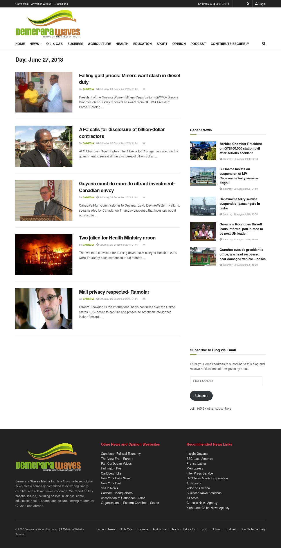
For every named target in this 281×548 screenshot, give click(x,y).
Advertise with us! (41, 3)
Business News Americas (204, 493)
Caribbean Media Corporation (207, 478)
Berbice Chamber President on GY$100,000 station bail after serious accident (241, 148)
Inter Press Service (200, 473)
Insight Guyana (197, 453)
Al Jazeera (194, 483)
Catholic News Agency (202, 502)
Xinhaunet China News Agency (208, 507)
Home (20, 43)
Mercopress (195, 468)
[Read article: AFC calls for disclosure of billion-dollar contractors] (43, 146)
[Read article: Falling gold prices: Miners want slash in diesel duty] (43, 92)
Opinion (179, 43)
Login (262, 3)
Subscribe (201, 395)
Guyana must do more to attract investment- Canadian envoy (127, 187)
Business (75, 43)
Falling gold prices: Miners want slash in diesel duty (129, 79)
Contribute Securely (230, 43)
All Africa (193, 498)
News (34, 43)
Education (142, 43)
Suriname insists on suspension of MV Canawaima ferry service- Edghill (239, 175)
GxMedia (88, 89)
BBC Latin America (200, 458)
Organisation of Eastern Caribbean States (130, 502)
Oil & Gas (54, 43)
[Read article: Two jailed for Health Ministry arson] (43, 254)
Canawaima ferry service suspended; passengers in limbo (240, 203)
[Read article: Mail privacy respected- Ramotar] (43, 308)
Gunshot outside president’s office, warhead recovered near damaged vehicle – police (243, 254)
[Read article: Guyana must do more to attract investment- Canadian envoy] (43, 200)
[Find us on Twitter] (248, 3)
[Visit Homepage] (48, 24)
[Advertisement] (228, 86)
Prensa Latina (196, 463)
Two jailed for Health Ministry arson (117, 237)
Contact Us (22, 3)
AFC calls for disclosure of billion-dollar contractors (122, 132)
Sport (162, 43)
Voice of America (198, 488)
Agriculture (99, 43)
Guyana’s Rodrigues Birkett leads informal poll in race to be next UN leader (241, 229)
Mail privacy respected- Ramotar (114, 291)
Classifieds (61, 3)
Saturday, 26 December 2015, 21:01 (118, 89)
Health (122, 43)
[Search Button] (264, 43)
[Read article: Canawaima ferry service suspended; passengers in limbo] (203, 206)
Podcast (198, 43)
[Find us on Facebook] (242, 3)
